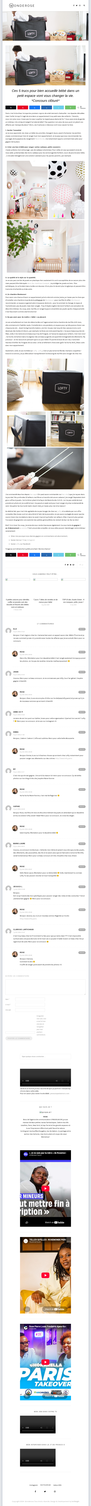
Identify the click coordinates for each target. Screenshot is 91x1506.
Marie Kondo (40, 139)
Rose (22, 652)
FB (23, 540)
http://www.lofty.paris (63, 758)
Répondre (82, 629)
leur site (65, 494)
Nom (7, 999)
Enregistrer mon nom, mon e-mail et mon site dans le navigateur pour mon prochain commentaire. (41, 1025)
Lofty (40, 351)
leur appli (33, 494)
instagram (31, 540)
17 (80, 565)
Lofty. (35, 351)
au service (23, 528)
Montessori (49, 300)
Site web (8, 1010)
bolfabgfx (75, 1501)
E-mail (8, 1004)
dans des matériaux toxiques (38, 283)
